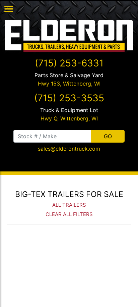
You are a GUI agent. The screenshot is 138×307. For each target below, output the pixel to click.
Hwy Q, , (69, 118)
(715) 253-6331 (69, 63)
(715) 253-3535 (69, 98)
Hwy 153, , (69, 83)
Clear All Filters (69, 214)
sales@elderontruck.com (69, 148)
